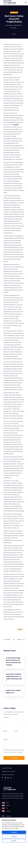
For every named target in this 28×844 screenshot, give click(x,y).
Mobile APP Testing (7, 768)
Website (6, 739)
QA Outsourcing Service (8, 774)
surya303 (16, 124)
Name (5, 731)
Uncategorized (14, 12)
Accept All (14, 832)
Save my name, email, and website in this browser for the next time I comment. (14, 751)
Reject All (14, 840)
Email (16, 731)
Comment (6, 717)
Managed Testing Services (8, 771)
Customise (14, 836)
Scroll (14, 34)
